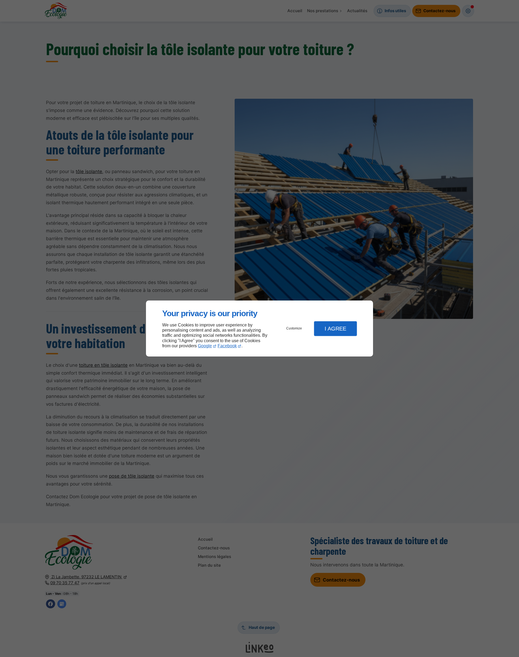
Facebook (227, 346)
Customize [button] (294, 328)
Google (205, 346)
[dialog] (259, 328)
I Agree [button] (335, 329)
